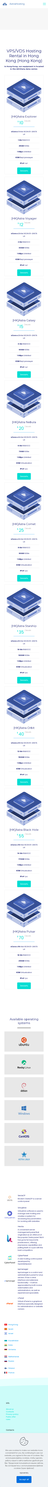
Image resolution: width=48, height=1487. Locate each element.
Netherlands (13, 1356)
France (11, 1372)
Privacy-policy (12, 1414)
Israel (10, 1333)
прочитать (24, 1473)
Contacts (10, 1411)
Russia (11, 1361)
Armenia (12, 1349)
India (10, 1345)
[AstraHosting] (14, 4)
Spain (10, 1329)
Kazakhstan (13, 1340)
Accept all (24, 1479)
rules (8, 1419)
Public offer (11, 1417)
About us (10, 1409)
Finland (11, 1368)
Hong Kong (13, 1324)
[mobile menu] (44, 4)
